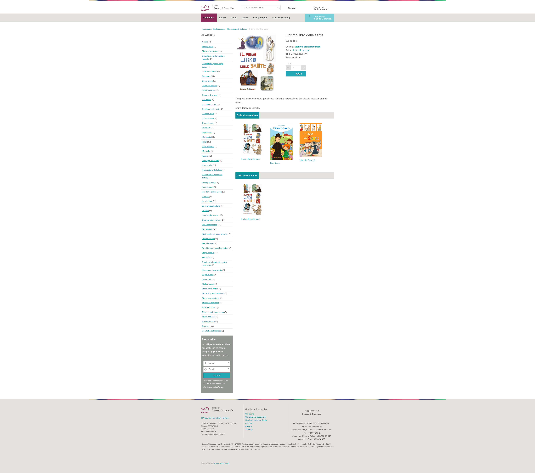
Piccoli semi (207, 229)
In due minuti (207, 187)
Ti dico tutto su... (209, 307)
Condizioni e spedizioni (255, 417)
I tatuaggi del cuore (210, 160)
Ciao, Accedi (320, 8)
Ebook (222, 17)
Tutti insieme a (208, 321)
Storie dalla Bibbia (210, 289)
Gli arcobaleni (208, 118)
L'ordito (205, 196)
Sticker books (208, 284)
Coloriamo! (207, 76)
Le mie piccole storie (211, 206)
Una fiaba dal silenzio (211, 331)
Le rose (205, 210)
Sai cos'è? (206, 279)
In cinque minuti (209, 182)
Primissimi (206, 257)
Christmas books (209, 71)
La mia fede (207, 201)
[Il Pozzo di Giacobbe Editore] (217, 8)
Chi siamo (249, 414)
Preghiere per (208, 243)
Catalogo (208, 17)
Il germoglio (207, 165)
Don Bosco (275, 163)
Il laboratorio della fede (212, 170)
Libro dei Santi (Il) (307, 160)
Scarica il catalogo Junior (256, 420)
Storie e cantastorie (210, 298)
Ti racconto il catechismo (213, 312)
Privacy (220, 387)
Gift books (206, 99)
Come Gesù (207, 81)
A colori (205, 42)
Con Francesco (209, 90)
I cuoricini (206, 128)
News (245, 17)
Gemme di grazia (209, 95)
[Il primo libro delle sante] (256, 63)
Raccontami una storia (212, 270)
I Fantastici (207, 137)
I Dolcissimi (207, 132)
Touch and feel (208, 317)
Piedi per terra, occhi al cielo (214, 234)
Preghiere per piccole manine (215, 248)
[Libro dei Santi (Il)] (311, 139)
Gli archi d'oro (208, 114)
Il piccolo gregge (301, 50)
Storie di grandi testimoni (213, 293)
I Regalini (206, 151)
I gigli (204, 142)
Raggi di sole (207, 275)
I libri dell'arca (208, 146)
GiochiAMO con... (209, 104)
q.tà (289, 63)
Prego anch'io (208, 253)
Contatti (248, 423)
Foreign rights (260, 17)
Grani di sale (207, 123)
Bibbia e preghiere (210, 51)
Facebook (299, 8)
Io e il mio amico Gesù (212, 192)
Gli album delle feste (211, 109)
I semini (205, 156)
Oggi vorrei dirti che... (211, 220)
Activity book (207, 46)
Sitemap (249, 429)
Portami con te (208, 238)
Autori (234, 17)
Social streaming (281, 17)
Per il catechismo (209, 225)
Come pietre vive (209, 85)
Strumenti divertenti (210, 303)
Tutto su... (206, 326)
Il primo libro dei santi (250, 159)
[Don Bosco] (281, 141)
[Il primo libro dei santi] (252, 139)
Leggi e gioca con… (211, 215)
